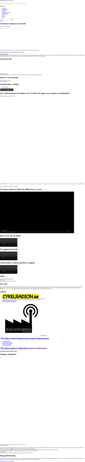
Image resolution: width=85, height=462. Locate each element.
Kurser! (3, 11)
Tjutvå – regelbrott (18, 52)
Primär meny (2, 6)
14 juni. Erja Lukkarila (6, 344)
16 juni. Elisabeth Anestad (7, 342)
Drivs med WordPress (10, 461)
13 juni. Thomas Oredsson (7, 345)
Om (3, 17)
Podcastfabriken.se (43, 335)
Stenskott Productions (6, 12)
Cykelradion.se (42, 298)
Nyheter (1, 20)
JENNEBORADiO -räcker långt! (13, 3)
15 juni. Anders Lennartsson (7, 343)
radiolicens (4, 10)
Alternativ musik (6, 52)
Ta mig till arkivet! (3, 81)
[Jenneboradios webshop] (5, 87)
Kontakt (3, 16)
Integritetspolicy (5, 9)
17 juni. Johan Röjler (6, 341)
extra (3, 15)
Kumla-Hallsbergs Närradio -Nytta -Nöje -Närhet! (31, 299)
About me (4, 8)
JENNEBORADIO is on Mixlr (4, 73)
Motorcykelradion (13, 300)
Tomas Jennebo (5, 13)
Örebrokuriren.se (12, 301)
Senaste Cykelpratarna (38, 348)
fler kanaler (4, 14)
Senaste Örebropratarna (39, 338)
